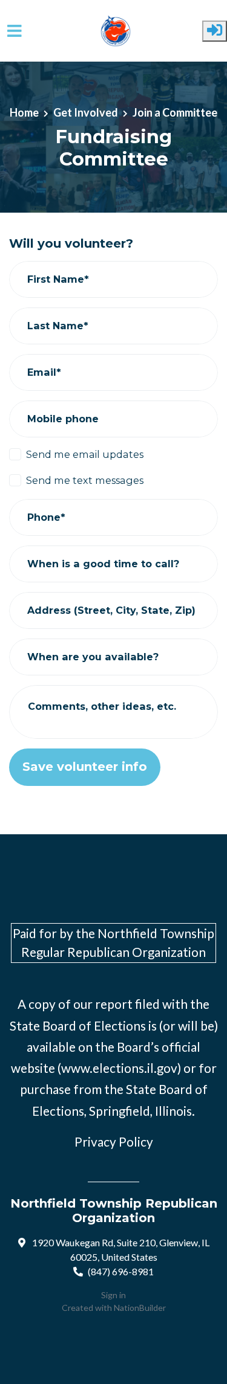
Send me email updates (84, 454)
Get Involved (85, 112)
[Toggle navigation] (14, 31)
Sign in (113, 1295)
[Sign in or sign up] (214, 31)
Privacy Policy (113, 1142)
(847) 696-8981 (121, 1271)
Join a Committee (175, 112)
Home (24, 112)
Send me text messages (84, 480)
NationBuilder (140, 1307)
